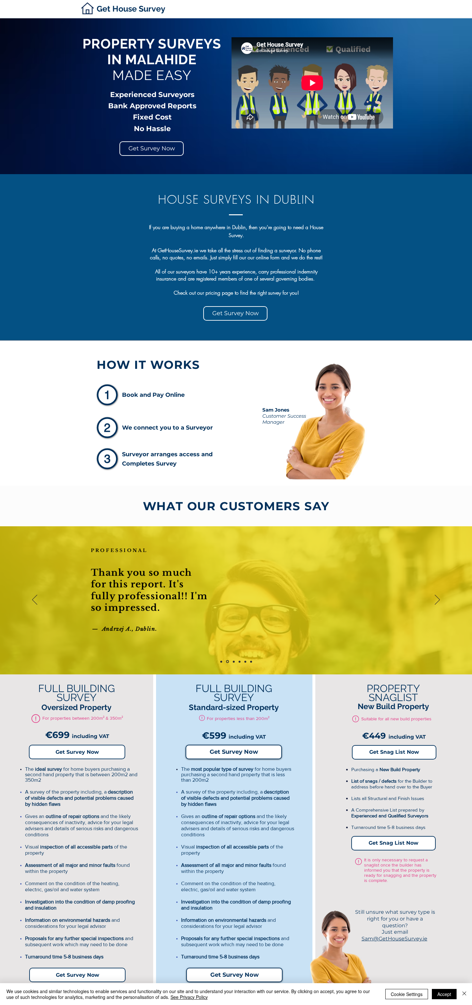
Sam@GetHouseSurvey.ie (394, 939)
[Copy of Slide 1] (239, 662)
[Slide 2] (221, 662)
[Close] (464, 994)
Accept (444, 994)
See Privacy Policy (189, 997)
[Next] (437, 600)
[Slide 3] (234, 662)
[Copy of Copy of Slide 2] (251, 662)
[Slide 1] (227, 661)
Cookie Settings (407, 994)
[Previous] (34, 600)
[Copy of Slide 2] (245, 662)
